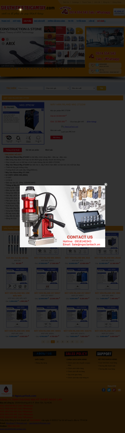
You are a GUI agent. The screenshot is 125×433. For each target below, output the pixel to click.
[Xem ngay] (62, 247)
